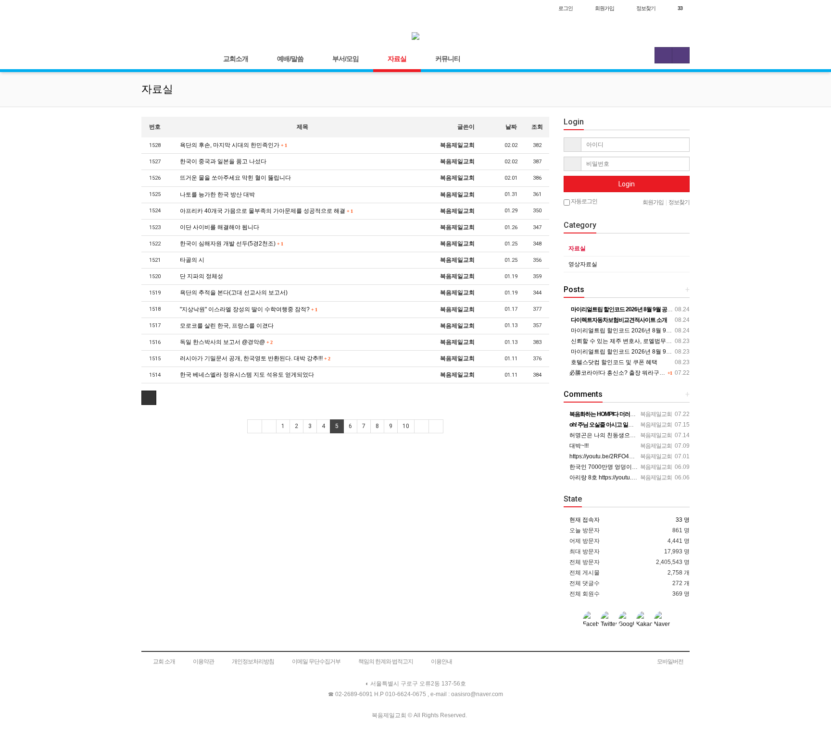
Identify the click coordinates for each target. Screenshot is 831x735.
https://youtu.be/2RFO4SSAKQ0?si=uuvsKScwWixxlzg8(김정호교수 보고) (664, 456)
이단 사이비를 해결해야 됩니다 (218, 227)
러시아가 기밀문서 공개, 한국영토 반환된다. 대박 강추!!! (254, 358)
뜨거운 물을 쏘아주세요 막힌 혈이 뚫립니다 (234, 177)
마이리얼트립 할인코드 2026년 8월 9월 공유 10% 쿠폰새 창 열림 (653, 330)
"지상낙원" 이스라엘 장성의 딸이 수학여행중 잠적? (247, 309)
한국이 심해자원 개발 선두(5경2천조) (230, 243)
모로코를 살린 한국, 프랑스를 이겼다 (226, 325)
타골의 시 (191, 260)
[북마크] (171, 8)
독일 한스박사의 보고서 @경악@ (225, 342)
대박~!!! (578, 445)
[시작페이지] (151, 8)
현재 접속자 (584, 519)
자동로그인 (583, 201)
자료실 (397, 58)
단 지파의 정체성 (200, 276)
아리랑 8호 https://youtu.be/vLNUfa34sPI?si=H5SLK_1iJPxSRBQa (655, 477)
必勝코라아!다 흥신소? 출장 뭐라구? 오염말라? (629, 372)
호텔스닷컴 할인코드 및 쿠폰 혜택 (613, 362)
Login (626, 184)
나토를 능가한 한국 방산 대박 (216, 194)
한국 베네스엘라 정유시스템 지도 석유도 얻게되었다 (246, 374)
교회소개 (235, 58)
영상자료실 (582, 264)
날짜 (511, 126)
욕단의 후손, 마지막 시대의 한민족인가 (232, 145)
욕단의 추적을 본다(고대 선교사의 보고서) (233, 292)
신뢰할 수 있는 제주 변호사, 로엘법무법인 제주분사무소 (641, 341)
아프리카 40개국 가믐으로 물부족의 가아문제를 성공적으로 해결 (265, 211)
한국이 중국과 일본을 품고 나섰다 (222, 161)
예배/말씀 (290, 58)
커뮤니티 (447, 58)
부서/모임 (345, 58)
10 (406, 426)
